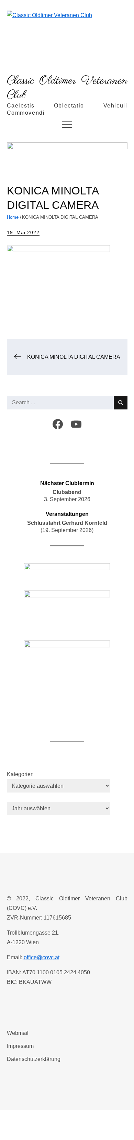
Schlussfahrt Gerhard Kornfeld (67, 523)
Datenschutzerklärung (33, 1059)
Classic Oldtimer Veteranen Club (67, 88)
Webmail (18, 1033)
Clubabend (67, 492)
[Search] (120, 402)
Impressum (20, 1046)
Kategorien (20, 774)
